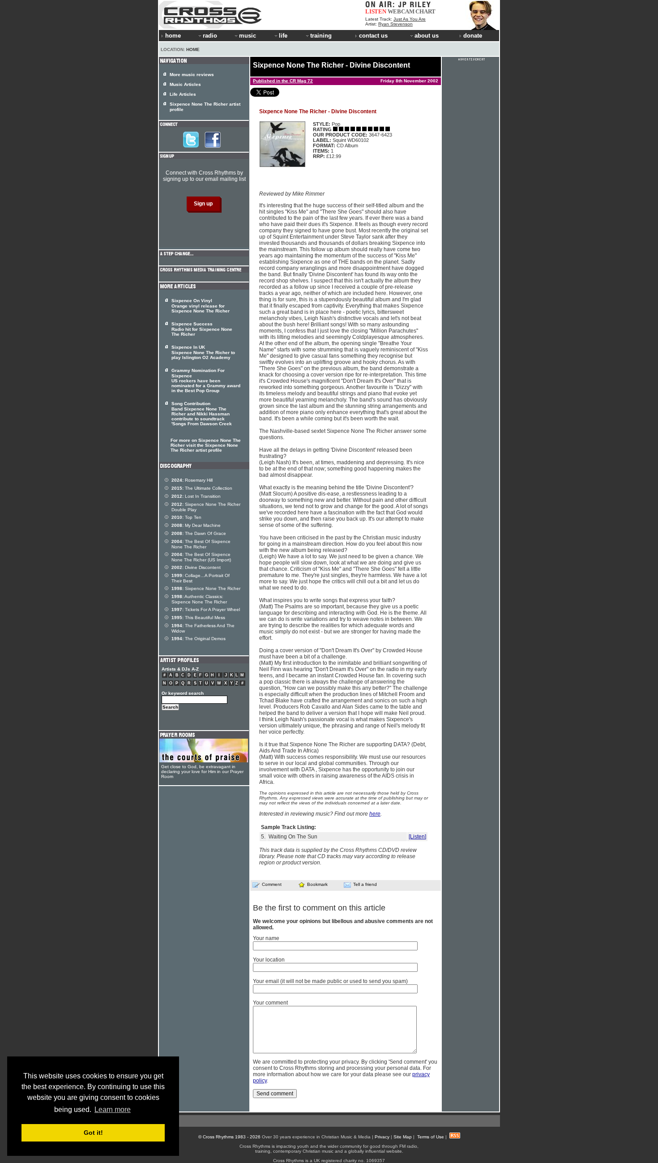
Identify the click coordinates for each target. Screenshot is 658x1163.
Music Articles (185, 84)
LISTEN (375, 11)
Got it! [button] (93, 1132)
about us (426, 35)
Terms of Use (430, 1136)
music (247, 35)
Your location (269, 960)
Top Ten (186, 517)
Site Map (402, 1136)
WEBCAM (401, 11)
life (283, 35)
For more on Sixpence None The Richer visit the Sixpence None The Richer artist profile (206, 445)
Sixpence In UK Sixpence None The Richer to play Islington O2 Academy (203, 352)
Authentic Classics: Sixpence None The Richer (199, 599)
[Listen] (417, 837)
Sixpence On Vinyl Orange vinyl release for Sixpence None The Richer (200, 305)
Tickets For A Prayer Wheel (205, 609)
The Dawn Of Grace (198, 533)
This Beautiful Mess (198, 617)
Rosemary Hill (192, 480)
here (374, 814)
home (173, 35)
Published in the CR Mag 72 (283, 80)
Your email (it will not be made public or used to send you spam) (330, 981)
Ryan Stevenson (395, 23)
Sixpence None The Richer (205, 588)
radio (210, 35)
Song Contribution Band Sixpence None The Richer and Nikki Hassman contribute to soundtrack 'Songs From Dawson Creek (201, 413)
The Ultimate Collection (201, 488)
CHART (425, 11)
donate (472, 35)
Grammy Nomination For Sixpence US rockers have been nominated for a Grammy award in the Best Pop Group (205, 380)
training (321, 35)
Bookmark (317, 884)
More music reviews (192, 74)
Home (193, 49)
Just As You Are (409, 19)
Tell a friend (365, 884)
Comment (272, 884)
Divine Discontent (196, 567)
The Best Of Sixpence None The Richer (201, 544)
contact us (373, 35)
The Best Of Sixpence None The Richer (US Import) (201, 557)
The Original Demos (198, 638)
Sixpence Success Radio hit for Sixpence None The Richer (201, 329)
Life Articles (183, 94)
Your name (266, 938)
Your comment (270, 1003)
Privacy (382, 1136)
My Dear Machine (196, 525)
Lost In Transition (196, 496)
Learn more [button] (112, 1109)
